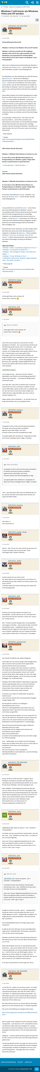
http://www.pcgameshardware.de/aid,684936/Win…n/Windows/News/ (18, 140)
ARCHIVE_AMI (8, 828)
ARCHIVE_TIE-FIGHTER (10, 16)
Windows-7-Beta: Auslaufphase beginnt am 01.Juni (19, 248)
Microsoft (9, 79)
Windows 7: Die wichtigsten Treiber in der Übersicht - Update (19, 253)
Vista (4, 83)
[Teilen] (37, 20)
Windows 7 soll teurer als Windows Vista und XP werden (17, 236)
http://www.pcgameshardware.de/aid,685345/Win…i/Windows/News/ (18, 270)
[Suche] (27, 3)
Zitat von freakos (12, 325)
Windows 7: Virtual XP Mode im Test (14, 256)
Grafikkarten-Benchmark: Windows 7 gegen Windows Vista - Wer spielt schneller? (19, 259)
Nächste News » (21, 165)
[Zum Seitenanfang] (36, 1069)
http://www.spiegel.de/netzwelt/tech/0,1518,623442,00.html (20, 1013)
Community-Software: (20, 1069)
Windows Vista (16, 67)
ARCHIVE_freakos (9, 370)
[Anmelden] (32, 2)
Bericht (15, 218)
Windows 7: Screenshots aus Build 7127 (15, 250)
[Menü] (37, 3)
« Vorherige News (7, 165)
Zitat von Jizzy (11, 874)
